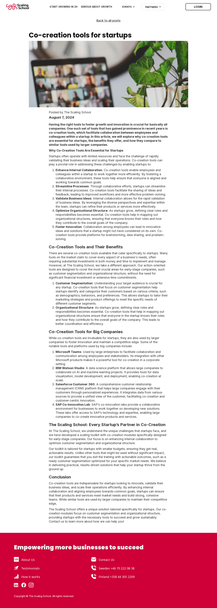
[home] (17, 7)
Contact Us (106, 559)
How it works (30, 576)
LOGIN (198, 6)
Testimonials (30, 568)
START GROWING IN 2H (63, 6)
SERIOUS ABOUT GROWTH (96, 6)
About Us (28, 559)
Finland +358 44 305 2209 (117, 576)
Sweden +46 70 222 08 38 (116, 568)
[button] (128, 7)
